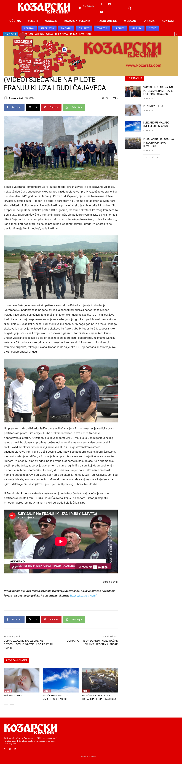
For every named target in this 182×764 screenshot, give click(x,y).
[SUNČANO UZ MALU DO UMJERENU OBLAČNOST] (61, 680)
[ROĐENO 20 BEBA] (21, 680)
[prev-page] (6, 706)
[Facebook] (101, 4)
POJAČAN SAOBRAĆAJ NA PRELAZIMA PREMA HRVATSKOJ (158, 142)
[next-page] (12, 706)
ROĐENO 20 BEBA (13, 695)
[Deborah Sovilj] (6, 98)
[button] (129, 8)
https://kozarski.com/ (83, 595)
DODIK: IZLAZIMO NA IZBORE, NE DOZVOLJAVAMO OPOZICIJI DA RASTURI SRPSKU (28, 644)
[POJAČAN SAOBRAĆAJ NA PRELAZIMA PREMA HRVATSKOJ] (100, 680)
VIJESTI (8, 691)
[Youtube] (101, 12)
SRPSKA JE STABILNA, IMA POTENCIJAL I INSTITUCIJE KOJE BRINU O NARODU (158, 91)
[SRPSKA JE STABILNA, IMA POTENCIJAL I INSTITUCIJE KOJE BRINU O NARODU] (133, 91)
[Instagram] (109, 4)
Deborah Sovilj (16, 98)
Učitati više (150, 157)
